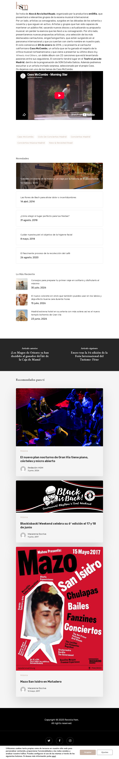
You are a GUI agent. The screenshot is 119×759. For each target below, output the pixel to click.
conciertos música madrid (31, 143)
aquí (54, 756)
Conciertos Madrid (80, 136)
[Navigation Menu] (101, 6)
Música (24, 451)
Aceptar (87, 752)
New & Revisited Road (60, 143)
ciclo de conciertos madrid (52, 136)
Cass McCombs (25, 136)
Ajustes (104, 752)
